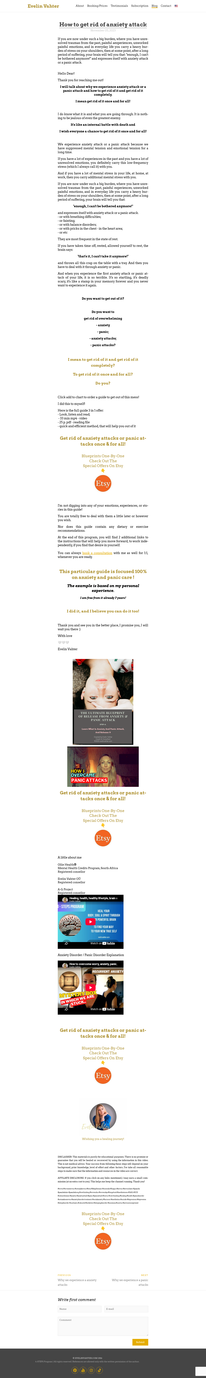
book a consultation (97, 553)
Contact (166, 5)
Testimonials (119, 5)
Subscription (139, 5)
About (80, 5)
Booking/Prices (97, 5)
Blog (155, 5)
